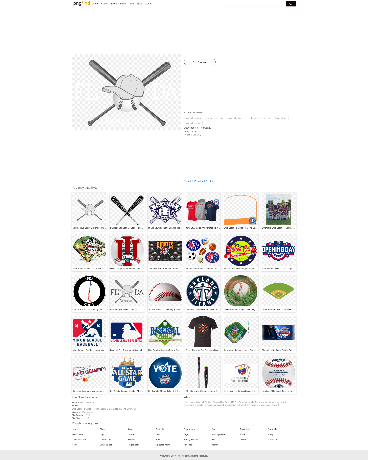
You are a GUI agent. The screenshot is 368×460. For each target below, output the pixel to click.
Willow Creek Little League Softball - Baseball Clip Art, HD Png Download (257, 268)
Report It (188, 181)
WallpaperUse (218, 434)
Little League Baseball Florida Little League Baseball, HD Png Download (143, 309)
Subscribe (273, 429)
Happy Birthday (191, 439)
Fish (214, 439)
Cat (213, 429)
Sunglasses (189, 429)
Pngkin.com (133, 444)
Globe (243, 439)
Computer (272, 439)
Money (215, 444)
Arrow (95, 3)
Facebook (188, 444)
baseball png (281, 118)
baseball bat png (193, 118)
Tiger (186, 434)
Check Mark (106, 439)
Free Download (200, 61)
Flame (103, 429)
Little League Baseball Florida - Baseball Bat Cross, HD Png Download (104, 227)
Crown (104, 3)
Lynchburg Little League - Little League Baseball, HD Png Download (292, 227)
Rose (242, 434)
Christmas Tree (79, 439)
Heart (74, 429)
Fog (158, 434)
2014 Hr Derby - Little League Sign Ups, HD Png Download (175, 309)
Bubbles (132, 434)
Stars (139, 3)
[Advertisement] (126, 34)
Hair (158, 439)
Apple (130, 429)
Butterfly (160, 429)
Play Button (77, 434)
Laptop (103, 434)
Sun (132, 3)
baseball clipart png (237, 118)
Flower (123, 3)
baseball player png (215, 118)
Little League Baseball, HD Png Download (243, 227)
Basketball (245, 429)
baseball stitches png (260, 118)
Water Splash (106, 444)
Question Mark (163, 444)
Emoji (114, 3)
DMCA (148, 3)
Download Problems (204, 181)
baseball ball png (193, 123)
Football (131, 439)
